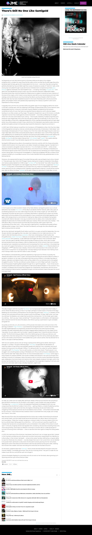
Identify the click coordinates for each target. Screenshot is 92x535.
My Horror (26, 309)
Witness (24, 448)
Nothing (46, 312)
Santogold (9, 138)
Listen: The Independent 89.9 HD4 (76, 10)
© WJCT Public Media (50, 531)
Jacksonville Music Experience (33, 531)
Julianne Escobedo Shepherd (13, 15)
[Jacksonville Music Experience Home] (12, 3)
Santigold (51, 136)
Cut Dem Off (32, 163)
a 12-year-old (50, 89)
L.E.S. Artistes (33, 138)
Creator (43, 138)
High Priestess (18, 326)
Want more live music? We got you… (72, 49)
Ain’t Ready (46, 353)
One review (19, 209)
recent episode (6, 238)
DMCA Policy (63, 531)
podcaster (25, 235)
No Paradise (15, 350)
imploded (22, 170)
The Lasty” (32, 344)
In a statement (14, 404)
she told (45, 246)
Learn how (70, 37)
